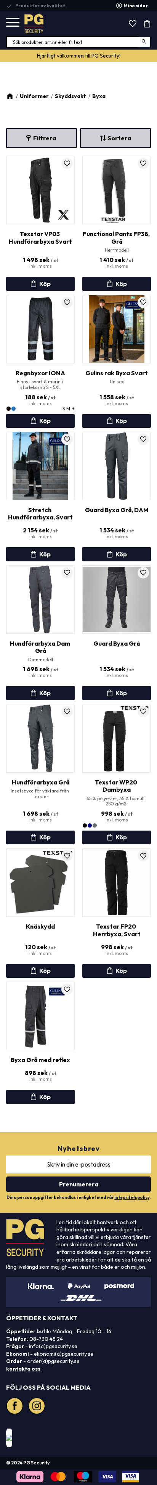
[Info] (40, 284)
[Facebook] (15, 1406)
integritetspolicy (131, 1197)
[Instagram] (37, 1406)
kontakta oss (23, 1368)
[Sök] (144, 42)
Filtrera (44, 138)
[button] (12, 22)
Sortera (119, 138)
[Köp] (40, 971)
